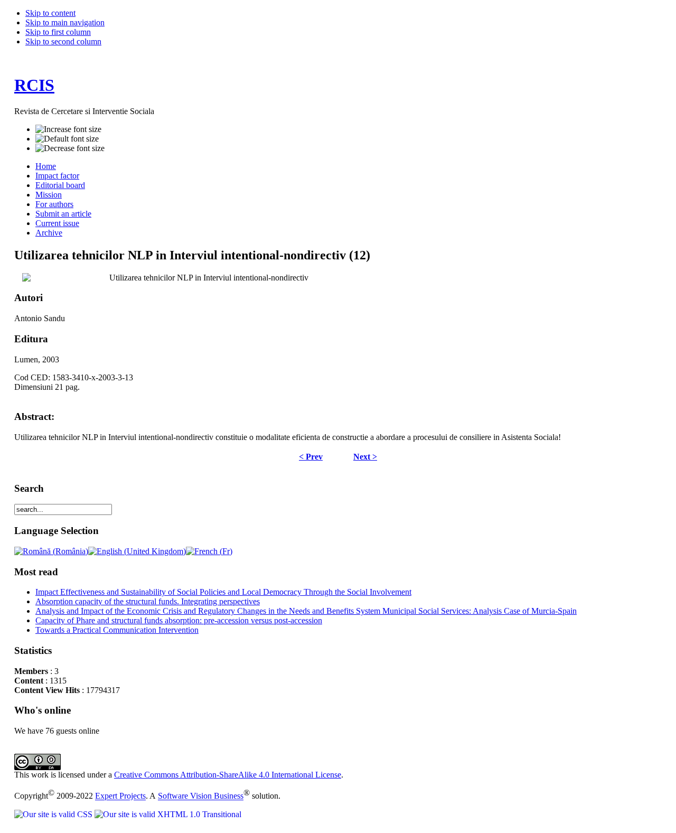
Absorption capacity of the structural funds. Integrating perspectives (147, 601)
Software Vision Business (200, 796)
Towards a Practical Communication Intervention (117, 629)
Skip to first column (58, 31)
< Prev (311, 456)
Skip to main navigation (65, 22)
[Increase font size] (68, 129)
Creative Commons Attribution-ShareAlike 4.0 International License (227, 774)
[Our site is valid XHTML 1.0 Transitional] (168, 814)
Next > (365, 456)
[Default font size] (67, 139)
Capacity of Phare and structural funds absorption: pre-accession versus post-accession (178, 620)
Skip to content (50, 12)
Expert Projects (120, 796)
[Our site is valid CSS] (54, 814)
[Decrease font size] (70, 148)
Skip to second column (63, 41)
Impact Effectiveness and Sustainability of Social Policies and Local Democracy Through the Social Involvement (223, 591)
